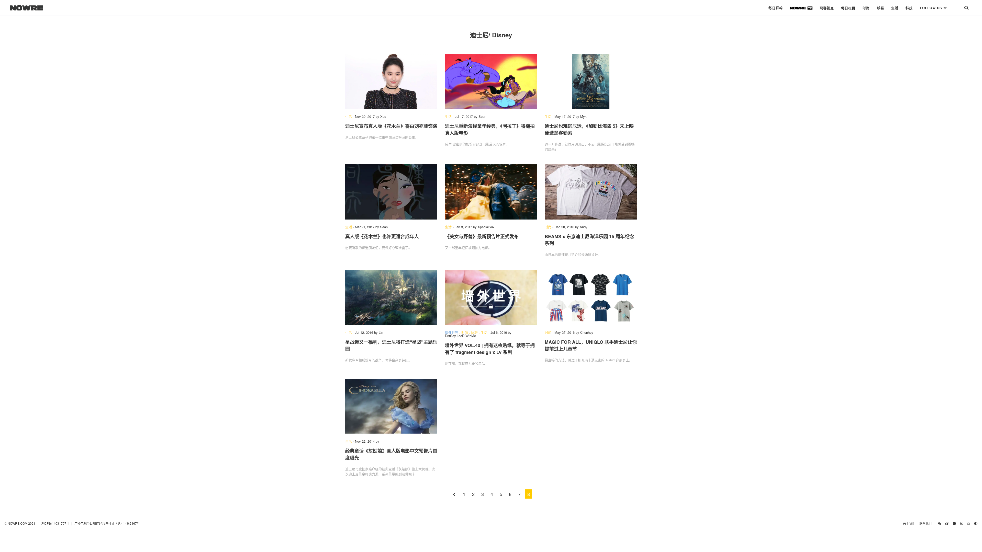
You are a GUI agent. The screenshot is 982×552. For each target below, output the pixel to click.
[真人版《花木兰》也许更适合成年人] (391, 192)
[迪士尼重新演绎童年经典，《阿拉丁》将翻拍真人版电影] (491, 81)
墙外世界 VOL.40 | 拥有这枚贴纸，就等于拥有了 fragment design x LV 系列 (490, 348)
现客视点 (827, 7)
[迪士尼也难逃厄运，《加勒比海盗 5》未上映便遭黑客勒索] (591, 81)
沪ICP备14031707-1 (55, 523)
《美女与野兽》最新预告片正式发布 (482, 236)
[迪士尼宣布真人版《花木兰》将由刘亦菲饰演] (391, 81)
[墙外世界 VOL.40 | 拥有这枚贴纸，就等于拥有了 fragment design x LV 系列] (491, 297)
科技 (909, 7)
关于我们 (909, 523)
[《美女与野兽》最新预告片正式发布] (491, 192)
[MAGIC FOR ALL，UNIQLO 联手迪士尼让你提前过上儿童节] (591, 297)
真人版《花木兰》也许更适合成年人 (382, 236)
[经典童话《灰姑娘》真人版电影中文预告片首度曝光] (391, 406)
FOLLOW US (931, 7)
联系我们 (926, 523)
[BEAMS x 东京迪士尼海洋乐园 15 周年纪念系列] (591, 192)
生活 (894, 7)
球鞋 (880, 7)
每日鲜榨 (775, 7)
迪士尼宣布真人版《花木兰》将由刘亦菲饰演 (391, 126)
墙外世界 (451, 332)
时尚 (866, 7)
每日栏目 (848, 7)
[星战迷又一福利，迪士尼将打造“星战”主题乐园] (391, 297)
